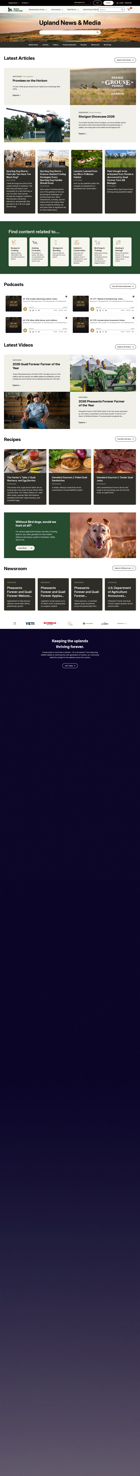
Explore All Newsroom (123, 568)
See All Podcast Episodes (121, 286)
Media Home (33, 45)
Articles (45, 45)
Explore (16, 95)
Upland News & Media (91, 9)
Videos (55, 45)
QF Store (25, 3)
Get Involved (55, 9)
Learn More (22, 548)
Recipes (84, 45)
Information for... (80, 2)
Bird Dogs (107, 45)
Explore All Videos (124, 347)
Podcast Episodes (69, 45)
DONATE (108, 3)
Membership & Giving (36, 9)
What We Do (71, 9)
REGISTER (128, 3)
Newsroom (95, 45)
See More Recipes (124, 439)
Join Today (69, 666)
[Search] (99, 32)
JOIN (97, 3)
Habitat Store (13, 3)
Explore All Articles (124, 60)
